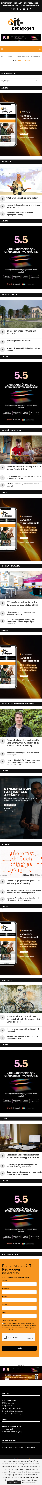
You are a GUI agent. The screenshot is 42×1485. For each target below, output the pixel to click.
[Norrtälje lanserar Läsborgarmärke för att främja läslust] (21, 449)
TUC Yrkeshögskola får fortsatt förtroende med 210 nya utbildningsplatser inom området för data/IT (23, 762)
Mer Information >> (29, 1483)
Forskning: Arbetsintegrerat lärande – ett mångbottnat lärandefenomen (22, 899)
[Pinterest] (17, 9)
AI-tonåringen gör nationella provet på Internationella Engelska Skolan (21, 1166)
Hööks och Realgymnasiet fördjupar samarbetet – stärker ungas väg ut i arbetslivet (20, 622)
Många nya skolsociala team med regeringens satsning (19, 213)
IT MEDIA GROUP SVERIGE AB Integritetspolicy (18, 1447)
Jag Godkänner (14, 1483)
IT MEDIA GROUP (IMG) (30, 5)
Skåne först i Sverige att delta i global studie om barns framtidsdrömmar (24, 1173)
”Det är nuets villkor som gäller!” (22, 198)
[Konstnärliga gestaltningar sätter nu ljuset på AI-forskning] (21, 864)
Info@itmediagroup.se (15, 1411)
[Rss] (30, 9)
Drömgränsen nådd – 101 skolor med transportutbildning (20, 613)
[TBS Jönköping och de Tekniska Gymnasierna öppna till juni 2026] (21, 585)
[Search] (40, 49)
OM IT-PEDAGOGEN (31, 3)
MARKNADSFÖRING (11, 5)
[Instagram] (14, 9)
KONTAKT (18, 3)
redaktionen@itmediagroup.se (12, 1414)
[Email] (27, 9)
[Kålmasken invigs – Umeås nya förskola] (21, 314)
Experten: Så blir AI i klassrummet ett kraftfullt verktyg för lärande (22, 1156)
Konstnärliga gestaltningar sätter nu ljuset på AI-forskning (23, 882)
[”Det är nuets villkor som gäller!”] (21, 181)
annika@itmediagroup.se (15, 1432)
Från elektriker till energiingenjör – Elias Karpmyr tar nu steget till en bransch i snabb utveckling (23, 743)
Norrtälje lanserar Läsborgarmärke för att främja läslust (23, 467)
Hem (1, 56)
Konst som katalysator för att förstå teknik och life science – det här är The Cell (23, 1019)
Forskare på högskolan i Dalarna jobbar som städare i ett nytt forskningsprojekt (23, 891)
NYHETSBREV (6, 3)
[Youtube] (24, 9)
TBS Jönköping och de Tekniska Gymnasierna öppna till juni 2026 (22, 603)
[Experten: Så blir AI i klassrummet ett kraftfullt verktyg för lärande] (21, 1138)
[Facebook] (11, 9)
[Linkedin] (20, 9)
